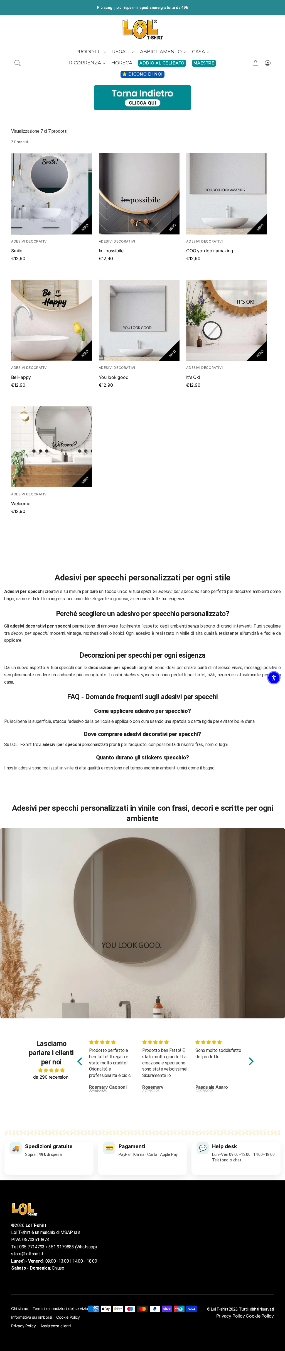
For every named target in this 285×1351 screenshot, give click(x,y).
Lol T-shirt (219, 1309)
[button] (17, 63)
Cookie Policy (68, 1317)
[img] (51, 1070)
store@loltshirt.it (27, 1253)
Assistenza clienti (55, 1325)
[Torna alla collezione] (142, 97)
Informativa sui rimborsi (31, 1317)
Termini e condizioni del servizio (60, 1308)
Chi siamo (19, 1308)
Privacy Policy (23, 1325)
